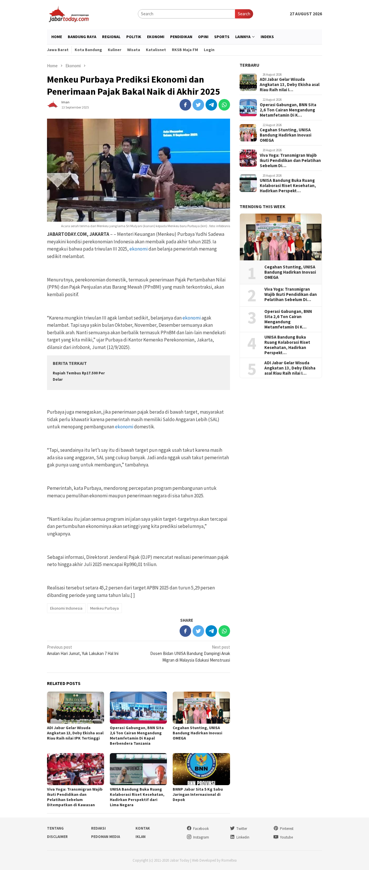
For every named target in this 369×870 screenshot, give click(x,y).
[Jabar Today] (68, 13)
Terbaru (249, 65)
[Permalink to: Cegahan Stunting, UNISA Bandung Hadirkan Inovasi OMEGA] (201, 708)
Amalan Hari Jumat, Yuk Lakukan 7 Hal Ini (82, 650)
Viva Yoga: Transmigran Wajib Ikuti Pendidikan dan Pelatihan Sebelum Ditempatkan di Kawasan (75, 797)
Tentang (55, 828)
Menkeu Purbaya (104, 608)
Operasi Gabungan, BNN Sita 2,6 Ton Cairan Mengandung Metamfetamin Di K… (288, 110)
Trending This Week (262, 207)
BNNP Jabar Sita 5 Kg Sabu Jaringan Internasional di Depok (198, 794)
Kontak (142, 828)
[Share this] (185, 105)
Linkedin (242, 837)
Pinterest (286, 828)
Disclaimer (57, 836)
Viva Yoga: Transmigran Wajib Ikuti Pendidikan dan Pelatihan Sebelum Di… (290, 160)
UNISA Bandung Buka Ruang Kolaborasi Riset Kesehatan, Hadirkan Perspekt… (288, 186)
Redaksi (98, 828)
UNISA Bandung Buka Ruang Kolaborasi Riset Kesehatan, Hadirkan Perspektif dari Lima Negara (137, 797)
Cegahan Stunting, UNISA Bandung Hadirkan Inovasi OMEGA (197, 733)
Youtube (286, 837)
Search (244, 13)
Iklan (140, 836)
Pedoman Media (105, 836)
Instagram (201, 837)
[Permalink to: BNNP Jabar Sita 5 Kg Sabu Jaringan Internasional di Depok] (201, 769)
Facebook (201, 828)
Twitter (241, 828)
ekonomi (138, 249)
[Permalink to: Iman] (53, 104)
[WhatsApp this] (224, 105)
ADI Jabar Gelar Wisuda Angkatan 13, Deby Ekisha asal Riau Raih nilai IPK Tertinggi (75, 733)
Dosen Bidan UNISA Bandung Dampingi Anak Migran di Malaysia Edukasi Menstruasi (190, 653)
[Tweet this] (198, 105)
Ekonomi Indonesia (66, 608)
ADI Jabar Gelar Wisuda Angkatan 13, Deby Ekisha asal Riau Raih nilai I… (289, 85)
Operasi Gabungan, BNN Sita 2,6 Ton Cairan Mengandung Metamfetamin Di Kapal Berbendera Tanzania (137, 735)
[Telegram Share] (211, 105)
